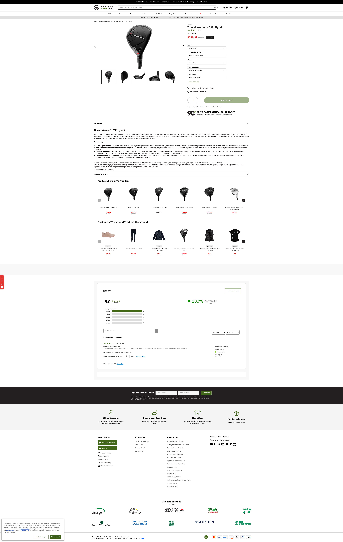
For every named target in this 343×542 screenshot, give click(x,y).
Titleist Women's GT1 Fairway (184, 207)
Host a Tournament (174, 458)
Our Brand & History (142, 441)
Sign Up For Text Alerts (197, 17)
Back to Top (120, 364)
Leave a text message (108, 442)
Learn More (171, 504)
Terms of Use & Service (98, 538)
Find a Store (166, 2)
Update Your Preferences (176, 461)
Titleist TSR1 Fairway (133, 207)
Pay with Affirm (172, 467)
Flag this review (140, 356)
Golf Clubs (102, 21)
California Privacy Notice (119, 538)
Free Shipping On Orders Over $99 (149, 17)
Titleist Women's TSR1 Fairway (108, 207)
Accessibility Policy (173, 477)
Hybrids (109, 21)
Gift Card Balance (107, 466)
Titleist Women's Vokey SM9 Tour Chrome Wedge (234, 208)
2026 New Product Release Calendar (147, 2)
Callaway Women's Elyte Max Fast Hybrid (184, 249)
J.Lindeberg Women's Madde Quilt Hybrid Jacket (159, 249)
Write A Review (233, 291)
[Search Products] (215, 8)
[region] (32, 530)
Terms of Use (25, 530)
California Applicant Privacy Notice (179, 480)
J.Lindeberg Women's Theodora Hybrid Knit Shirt (234, 249)
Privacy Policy (142, 399)
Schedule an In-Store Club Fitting (183, 2)
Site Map (108, 538)
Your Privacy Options (174, 470)
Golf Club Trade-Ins (174, 451)
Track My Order (106, 453)
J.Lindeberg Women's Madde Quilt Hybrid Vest (209, 249)
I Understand (55, 537)
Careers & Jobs (140, 448)
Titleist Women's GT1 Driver (209, 207)
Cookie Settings (41, 537)
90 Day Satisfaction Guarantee (178, 445)
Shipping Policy (106, 463)
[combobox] (167, 8)
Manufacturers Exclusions (176, 448)
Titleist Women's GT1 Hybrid (159, 207)
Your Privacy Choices (134, 538)
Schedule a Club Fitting (175, 441)
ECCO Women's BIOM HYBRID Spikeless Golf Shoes (108, 249)
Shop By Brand (172, 486)
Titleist (189, 25)
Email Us (104, 448)
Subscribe (206, 393)
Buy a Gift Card (202, 2)
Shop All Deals (172, 483)
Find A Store (139, 445)
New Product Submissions (176, 464)
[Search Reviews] (156, 331)
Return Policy (104, 459)
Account (240, 7)
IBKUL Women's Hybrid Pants (133, 248)
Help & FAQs (104, 456)
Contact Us (139, 451)
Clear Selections (193, 82)
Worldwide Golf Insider (175, 454)
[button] (227, 8)
